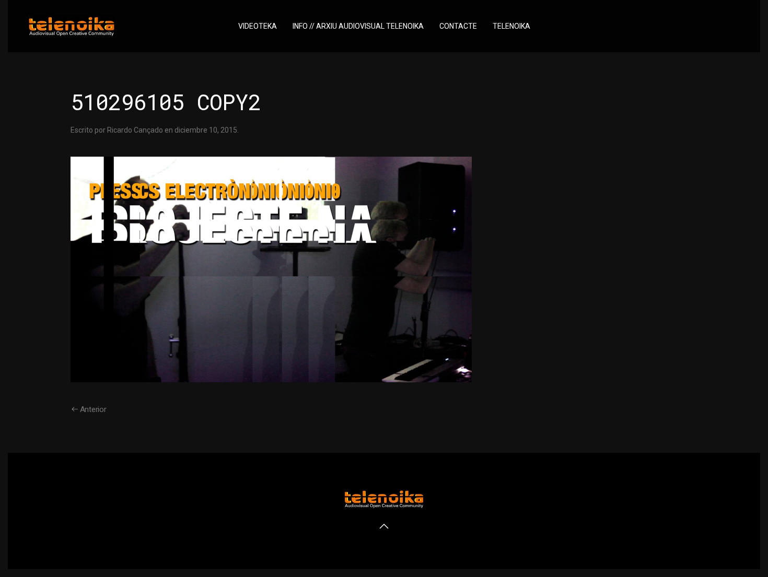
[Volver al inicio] (71, 26)
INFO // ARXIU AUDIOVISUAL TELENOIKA (358, 26)
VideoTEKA (257, 26)
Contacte (458, 26)
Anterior (93, 409)
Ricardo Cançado (135, 130)
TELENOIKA (511, 26)
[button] (384, 526)
